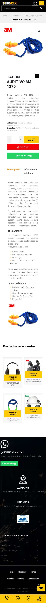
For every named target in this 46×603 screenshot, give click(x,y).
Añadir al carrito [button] (13, 378)
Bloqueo (3, 540)
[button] (39, 31)
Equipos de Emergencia (10, 550)
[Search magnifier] (41, 8)
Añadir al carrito (31, 139)
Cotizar (10, 579)
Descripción (13, 169)
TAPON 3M (20, 128)
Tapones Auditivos (14, 125)
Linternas (4, 560)
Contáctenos (33, 579)
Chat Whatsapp (9, 463)
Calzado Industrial (7, 545)
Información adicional (30, 171)
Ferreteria (4, 555)
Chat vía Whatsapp (24, 156)
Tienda (33, 572)
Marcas (20, 579)
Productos (16, 16)
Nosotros (22, 572)
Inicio (5, 16)
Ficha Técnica (24, 147)
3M (20, 299)
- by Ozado (25, 591)
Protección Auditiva (33, 16)
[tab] (13, 171)
